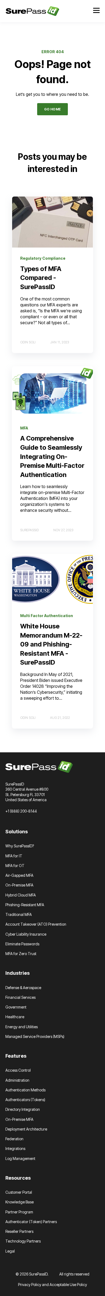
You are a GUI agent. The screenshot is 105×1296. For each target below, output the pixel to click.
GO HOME (52, 109)
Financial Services (20, 997)
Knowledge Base (19, 1202)
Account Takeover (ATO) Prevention (35, 924)
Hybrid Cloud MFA (20, 895)
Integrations (15, 1148)
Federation (14, 1138)
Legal (10, 1251)
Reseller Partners (19, 1231)
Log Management (20, 1158)
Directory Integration (22, 1109)
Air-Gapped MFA (19, 875)
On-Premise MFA (19, 885)
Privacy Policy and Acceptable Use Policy (52, 1284)
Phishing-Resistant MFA (24, 904)
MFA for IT (13, 856)
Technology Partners (23, 1241)
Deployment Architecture (26, 1129)
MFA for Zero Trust (20, 953)
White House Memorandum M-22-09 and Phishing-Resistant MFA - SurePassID (51, 644)
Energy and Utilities (21, 1026)
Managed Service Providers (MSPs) (34, 1036)
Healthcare (14, 1016)
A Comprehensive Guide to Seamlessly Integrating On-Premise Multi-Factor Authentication (52, 456)
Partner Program (19, 1212)
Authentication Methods (25, 1090)
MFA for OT (14, 865)
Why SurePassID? (19, 846)
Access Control (18, 1070)
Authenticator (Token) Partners (31, 1221)
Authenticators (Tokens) (25, 1099)
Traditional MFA (18, 914)
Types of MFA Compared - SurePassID (40, 278)
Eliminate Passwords (22, 944)
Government (15, 1007)
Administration (17, 1080)
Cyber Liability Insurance (25, 934)
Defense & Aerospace (23, 987)
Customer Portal (18, 1192)
